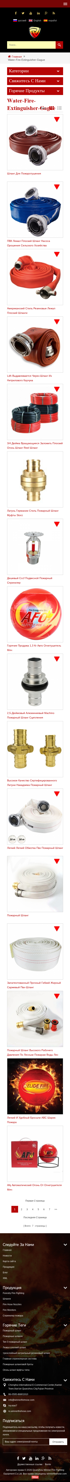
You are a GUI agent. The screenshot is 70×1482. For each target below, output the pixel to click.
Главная (17, 56)
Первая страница (35, 1201)
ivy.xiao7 (12, 1405)
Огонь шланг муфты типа (16, 1370)
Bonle (48, 1464)
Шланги (7, 1298)
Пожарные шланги (13, 1336)
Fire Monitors (9, 1310)
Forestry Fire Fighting (13, 1293)
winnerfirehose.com (57, 1473)
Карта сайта (9, 1261)
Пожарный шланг (12, 1330)
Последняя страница (35, 1217)
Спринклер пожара (13, 1315)
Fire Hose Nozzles (12, 1304)
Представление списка (59, 108)
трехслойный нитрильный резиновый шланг (26, 1353)
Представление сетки (51, 108)
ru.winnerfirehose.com (19, 1411)
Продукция (8, 1267)
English (37, 20)
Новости (7, 1255)
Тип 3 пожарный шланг (15, 1342)
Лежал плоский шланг (14, 1347)
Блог (5, 1272)
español (53, 20)
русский (22, 20)
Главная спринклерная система (20, 1358)
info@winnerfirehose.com (21, 1400)
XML (5, 1278)
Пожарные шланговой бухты (18, 1364)
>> (56, 1209)
